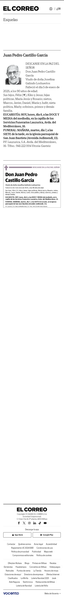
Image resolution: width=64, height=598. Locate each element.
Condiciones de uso (44, 548)
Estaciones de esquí (13, 574)
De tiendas (8, 567)
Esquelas (10, 19)
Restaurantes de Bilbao (45, 582)
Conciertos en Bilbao (38, 567)
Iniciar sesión (51, 9)
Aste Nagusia (14, 582)
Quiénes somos (24, 544)
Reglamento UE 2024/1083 (22, 548)
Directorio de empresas (33, 574)
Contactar (11, 544)
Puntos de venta (23, 570)
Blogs (27, 563)
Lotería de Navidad (24, 585)
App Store (19, 535)
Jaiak (54, 578)
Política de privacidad (20, 551)
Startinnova (28, 582)
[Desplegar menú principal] (58, 9)
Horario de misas (51, 570)
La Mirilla (24, 578)
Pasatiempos (21, 567)
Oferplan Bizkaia (15, 563)
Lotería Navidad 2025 (40, 578)
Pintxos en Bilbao (39, 563)
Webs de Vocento (51, 593)
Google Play (48, 535)
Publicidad (36, 551)
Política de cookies (44, 555)
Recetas (53, 563)
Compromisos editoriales (22, 555)
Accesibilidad (51, 544)
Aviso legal (38, 544)
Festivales (10, 570)
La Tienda (37, 570)
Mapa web (48, 551)
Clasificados (13, 578)
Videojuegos (55, 567)
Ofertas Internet (52, 574)
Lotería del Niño (41, 585)
